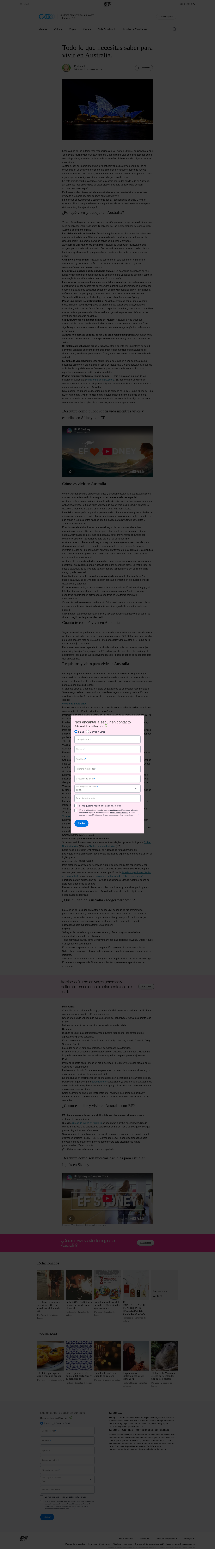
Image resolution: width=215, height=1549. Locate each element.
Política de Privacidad (118, 813)
